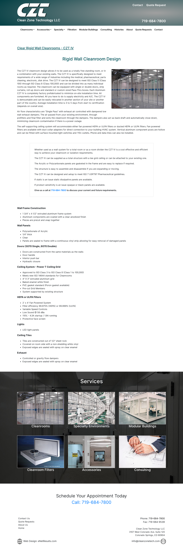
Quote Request (156, 5)
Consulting (106, 29)
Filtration (72, 29)
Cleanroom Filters (40, 470)
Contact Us (24, 518)
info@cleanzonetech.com (146, 541)
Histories (119, 29)
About (129, 29)
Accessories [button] (43, 29)
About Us (23, 524)
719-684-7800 (154, 21)
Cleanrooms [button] (26, 29)
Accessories (91, 470)
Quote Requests (143, 29)
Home (21, 528)
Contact (137, 5)
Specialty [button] (58, 29)
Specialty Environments (92, 426)
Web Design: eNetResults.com (40, 541)
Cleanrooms (40, 426)
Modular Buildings (88, 29)
